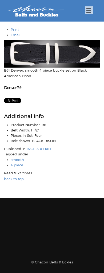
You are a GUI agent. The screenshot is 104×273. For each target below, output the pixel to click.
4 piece (17, 165)
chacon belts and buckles (36, 11)
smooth (17, 160)
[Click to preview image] (52, 53)
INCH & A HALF (39, 149)
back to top (14, 179)
